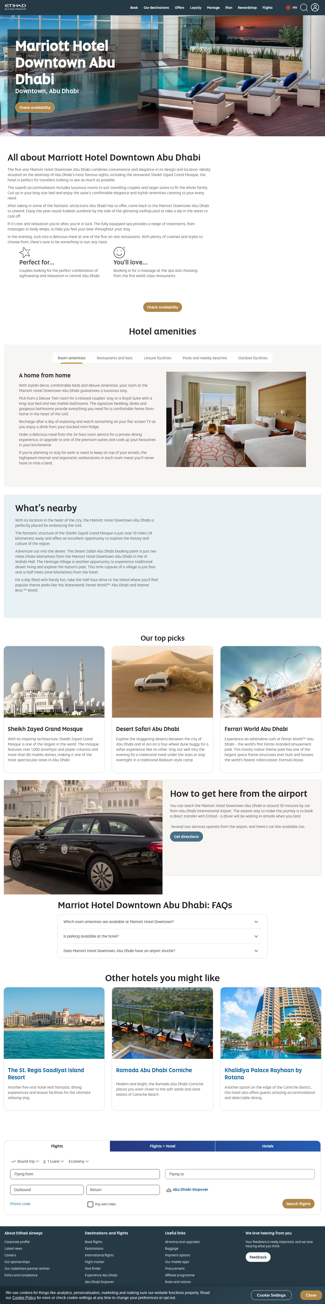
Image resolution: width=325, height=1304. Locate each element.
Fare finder (93, 1268)
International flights (99, 1255)
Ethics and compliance (21, 1275)
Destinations (94, 1248)
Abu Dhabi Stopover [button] (190, 1189)
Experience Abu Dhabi (101, 1275)
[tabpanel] (162, 420)
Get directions (186, 836)
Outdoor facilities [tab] (252, 357)
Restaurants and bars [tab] (115, 357)
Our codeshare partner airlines (27, 1268)
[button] (291, 7)
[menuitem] (134, 7)
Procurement (175, 1268)
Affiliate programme (180, 1275)
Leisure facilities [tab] (157, 357)
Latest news (13, 1248)
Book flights (93, 1241)
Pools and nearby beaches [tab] (205, 357)
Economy (76, 1161)
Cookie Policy (24, 1298)
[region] (162, 1295)
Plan (228, 7)
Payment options (177, 1255)
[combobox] (25, 1161)
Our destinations (156, 7)
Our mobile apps (177, 1261)
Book (134, 7)
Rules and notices (178, 1281)
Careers (10, 1255)
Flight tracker (94, 1261)
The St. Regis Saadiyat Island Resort (46, 1073)
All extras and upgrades (182, 1241)
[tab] (57, 1146)
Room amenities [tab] (71, 357)
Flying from (24, 1174)
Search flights (298, 1203)
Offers (179, 7)
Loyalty (195, 7)
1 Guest (54, 1161)
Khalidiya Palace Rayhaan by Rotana (263, 1073)
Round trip (26, 1161)
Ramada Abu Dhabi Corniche (154, 1070)
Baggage (171, 1248)
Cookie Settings (271, 1295)
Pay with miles (105, 1204)
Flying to (176, 1174)
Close (311, 1295)
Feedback (258, 1257)
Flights (267, 7)
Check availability (34, 107)
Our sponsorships (17, 1261)
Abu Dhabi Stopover (99, 1281)
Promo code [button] (20, 1203)
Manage (213, 7)
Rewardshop (247, 7)
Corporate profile (17, 1241)
